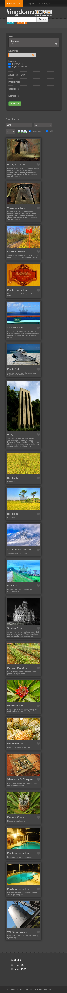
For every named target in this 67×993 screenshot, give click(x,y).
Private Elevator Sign (17, 290)
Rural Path (12, 585)
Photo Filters (14, 82)
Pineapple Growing (16, 817)
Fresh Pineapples (15, 743)
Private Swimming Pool (18, 853)
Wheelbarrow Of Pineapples (20, 779)
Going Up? (12, 434)
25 (22, 965)
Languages (45, 3)
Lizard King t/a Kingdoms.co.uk (37, 989)
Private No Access (16, 251)
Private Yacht (13, 369)
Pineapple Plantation (17, 668)
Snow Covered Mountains (19, 549)
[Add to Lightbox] (38, 164)
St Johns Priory (14, 628)
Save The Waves (15, 327)
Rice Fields (12, 478)
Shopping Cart (14, 3)
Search (42, 19)
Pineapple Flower (15, 706)
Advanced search (16, 75)
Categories (30, 3)
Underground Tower (16, 164)
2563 (23, 969)
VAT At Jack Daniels (17, 932)
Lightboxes (13, 96)
